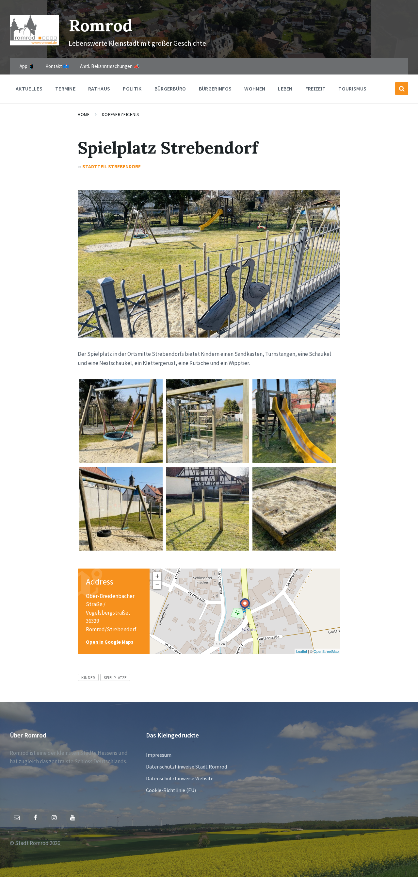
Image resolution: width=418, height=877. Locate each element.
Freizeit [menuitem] (315, 88)
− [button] (157, 584)
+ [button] (157, 575)
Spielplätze (115, 677)
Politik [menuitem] (132, 88)
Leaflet (301, 651)
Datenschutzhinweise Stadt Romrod (186, 766)
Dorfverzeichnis (120, 114)
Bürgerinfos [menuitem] (215, 88)
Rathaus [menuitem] (99, 88)
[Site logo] (34, 43)
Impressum (158, 755)
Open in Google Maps (109, 642)
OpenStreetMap (326, 651)
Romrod (101, 25)
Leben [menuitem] (285, 88)
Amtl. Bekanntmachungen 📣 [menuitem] (110, 66)
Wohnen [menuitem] (254, 88)
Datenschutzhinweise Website (180, 778)
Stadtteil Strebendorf (111, 166)
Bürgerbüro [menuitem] (170, 88)
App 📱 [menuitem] (27, 66)
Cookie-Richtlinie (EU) (171, 790)
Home (83, 114)
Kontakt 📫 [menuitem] (57, 66)
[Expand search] (401, 88)
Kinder (88, 677)
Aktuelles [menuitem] (29, 88)
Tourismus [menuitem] (352, 88)
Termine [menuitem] (65, 88)
